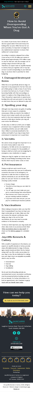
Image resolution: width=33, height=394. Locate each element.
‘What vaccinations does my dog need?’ (14, 229)
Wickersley (6, 368)
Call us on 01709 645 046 (17, 300)
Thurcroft (13, 368)
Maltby (28, 368)
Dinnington (16, 370)
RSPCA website (15, 231)
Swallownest (21, 368)
